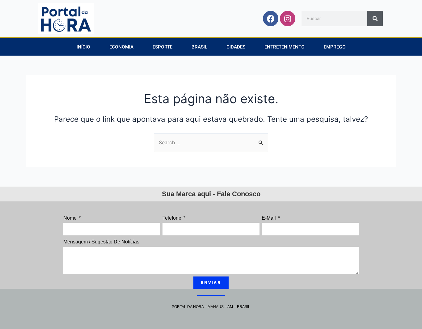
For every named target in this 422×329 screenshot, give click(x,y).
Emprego (335, 47)
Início (83, 47)
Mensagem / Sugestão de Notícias (101, 241)
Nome (70, 218)
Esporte (162, 47)
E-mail (269, 218)
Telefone (172, 218)
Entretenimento (284, 47)
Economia (121, 47)
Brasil (199, 47)
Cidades (235, 47)
